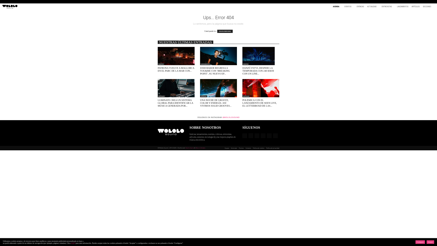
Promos (241, 148)
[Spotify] (425, 1)
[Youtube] (433, 1)
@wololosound (231, 117)
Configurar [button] (420, 242)
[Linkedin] (421, 1)
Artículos (416, 6)
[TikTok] (429, 1)
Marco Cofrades (200, 148)
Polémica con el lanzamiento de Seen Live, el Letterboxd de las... (259, 103)
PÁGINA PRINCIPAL (225, 31)
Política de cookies (258, 148)
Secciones (427, 6)
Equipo (227, 148)
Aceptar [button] (430, 242)
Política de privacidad (272, 148)
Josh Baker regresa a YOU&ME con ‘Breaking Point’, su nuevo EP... (215, 71)
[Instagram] (418, 1)
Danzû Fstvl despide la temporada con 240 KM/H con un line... (258, 71)
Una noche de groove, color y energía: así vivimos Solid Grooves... (215, 103)
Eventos (347, 6)
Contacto (248, 148)
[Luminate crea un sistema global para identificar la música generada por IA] (176, 88)
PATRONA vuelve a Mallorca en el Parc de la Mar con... (176, 69)
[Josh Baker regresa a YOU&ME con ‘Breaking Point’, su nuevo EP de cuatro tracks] (218, 56)
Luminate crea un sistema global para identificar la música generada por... (175, 103)
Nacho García (190, 148)
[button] (411, 2)
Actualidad (372, 6)
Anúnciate (234, 148)
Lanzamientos (402, 6)
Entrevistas (387, 6)
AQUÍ (73, 243)
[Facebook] (414, 1)
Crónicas (360, 6)
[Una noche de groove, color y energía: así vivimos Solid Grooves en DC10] (218, 88)
